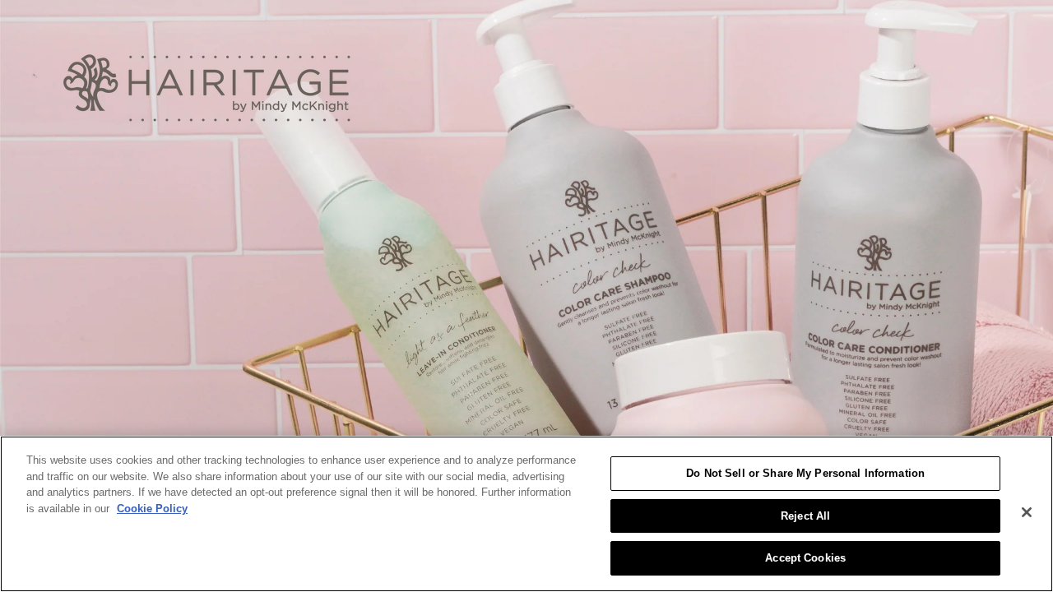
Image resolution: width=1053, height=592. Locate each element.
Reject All (805, 516)
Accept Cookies (805, 558)
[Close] (1027, 512)
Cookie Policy (152, 508)
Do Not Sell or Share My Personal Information (805, 473)
